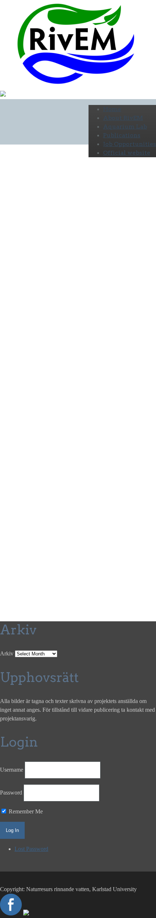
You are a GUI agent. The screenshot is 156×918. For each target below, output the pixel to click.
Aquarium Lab (125, 126)
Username (11, 770)
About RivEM (123, 117)
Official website (126, 152)
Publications (121, 135)
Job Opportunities (129, 144)
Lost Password (31, 849)
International (14, 279)
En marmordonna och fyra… (47, 229)
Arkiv (6, 653)
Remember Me (25, 811)
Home (112, 109)
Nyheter (47, 296)
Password (11, 792)
